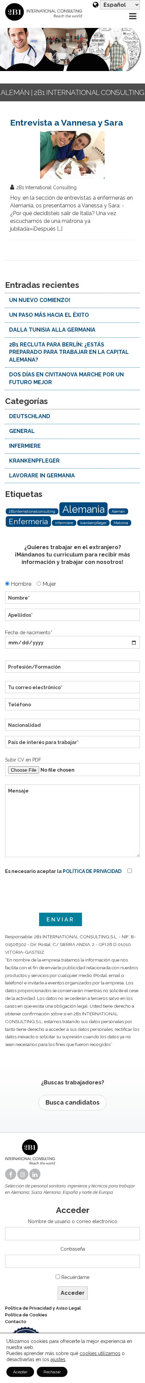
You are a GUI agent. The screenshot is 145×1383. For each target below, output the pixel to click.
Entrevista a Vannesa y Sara (66, 122)
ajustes (58, 1359)
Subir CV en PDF (23, 760)
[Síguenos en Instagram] (23, 1175)
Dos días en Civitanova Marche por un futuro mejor (66, 378)
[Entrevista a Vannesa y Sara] (72, 155)
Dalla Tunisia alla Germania (52, 330)
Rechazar (52, 1372)
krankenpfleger (93, 523)
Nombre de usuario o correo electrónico (72, 1221)
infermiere (25, 446)
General (22, 431)
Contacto (15, 1321)
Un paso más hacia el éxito (49, 315)
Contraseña (72, 1249)
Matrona (121, 523)
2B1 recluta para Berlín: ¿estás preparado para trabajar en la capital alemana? (69, 352)
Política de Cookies (26, 1314)
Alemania (83, 509)
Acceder (73, 1293)
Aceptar (20, 1372)
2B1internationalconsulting (32, 511)
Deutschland (29, 416)
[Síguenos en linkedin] (35, 1175)
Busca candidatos (72, 1102)
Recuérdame (75, 1277)
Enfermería (28, 521)
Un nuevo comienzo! (39, 300)
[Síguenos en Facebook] (11, 1175)
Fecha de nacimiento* (28, 632)
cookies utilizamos (100, 1353)
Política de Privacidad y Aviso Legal (43, 1308)
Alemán (118, 511)
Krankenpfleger (34, 461)
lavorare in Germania (42, 475)
